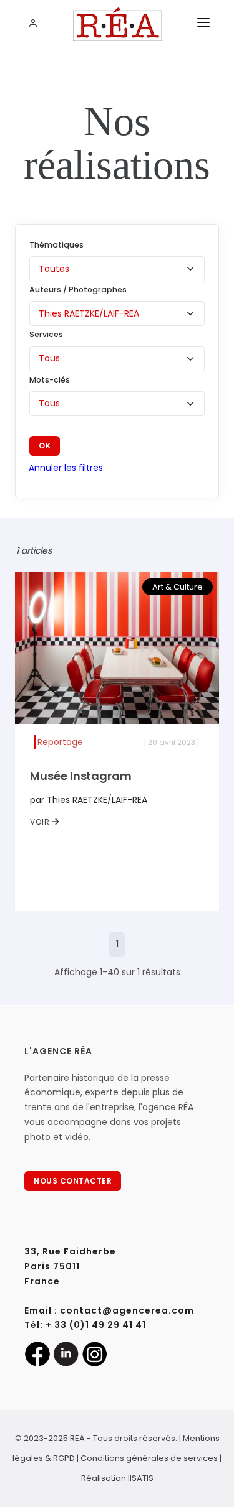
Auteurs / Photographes (78, 289)
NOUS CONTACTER (73, 1180)
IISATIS (141, 1478)
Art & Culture (177, 587)
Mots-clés (49, 379)
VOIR (41, 822)
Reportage (60, 742)
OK (45, 445)
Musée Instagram (81, 776)
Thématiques (56, 244)
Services (46, 334)
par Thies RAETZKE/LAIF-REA (88, 800)
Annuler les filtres (66, 467)
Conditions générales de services (149, 1458)
